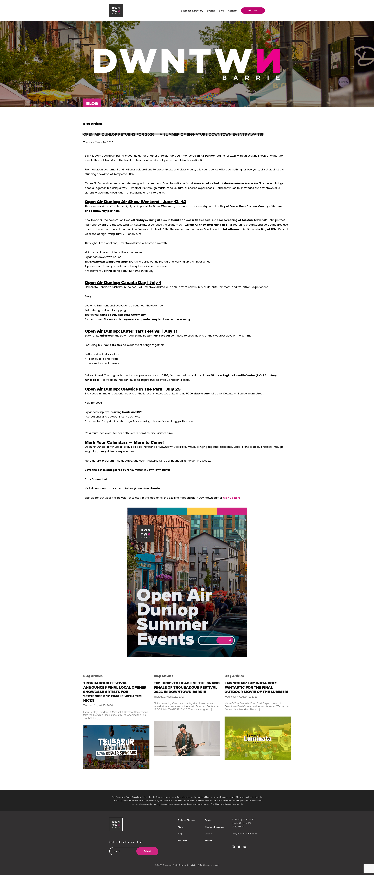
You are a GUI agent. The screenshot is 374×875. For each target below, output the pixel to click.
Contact (232, 11)
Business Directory (192, 11)
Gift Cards (182, 840)
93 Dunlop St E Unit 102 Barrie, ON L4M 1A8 (244, 821)
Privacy (208, 840)
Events (211, 11)
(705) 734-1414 (239, 826)
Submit (147, 851)
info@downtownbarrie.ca (244, 833)
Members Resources (214, 827)
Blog (221, 11)
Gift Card (253, 10)
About (180, 827)
